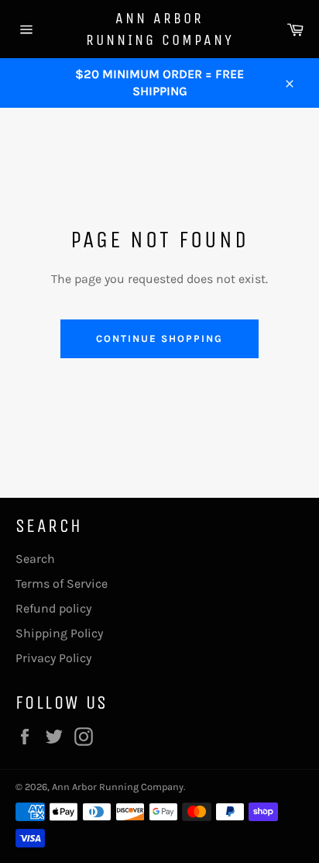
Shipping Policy (59, 633)
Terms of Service (61, 583)
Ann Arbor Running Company (160, 29)
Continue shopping (159, 338)
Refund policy (53, 608)
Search (35, 558)
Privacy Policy (53, 658)
